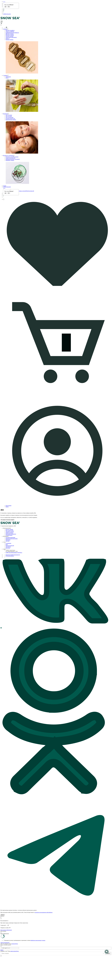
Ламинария (8, 76)
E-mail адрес (4, 947)
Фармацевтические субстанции (13, 159)
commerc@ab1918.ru (17, 552)
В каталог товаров (10, 519)
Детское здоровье (9, 36)
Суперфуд (5, 75)
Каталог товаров (9, 529)
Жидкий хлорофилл (10, 30)
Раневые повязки (9, 39)
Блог (7, 544)
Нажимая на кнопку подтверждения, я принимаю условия (24, 940)
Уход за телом (9, 116)
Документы (8, 546)
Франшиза (8, 539)
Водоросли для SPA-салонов (12, 156)
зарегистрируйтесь (14, 951)
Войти (7, 506)
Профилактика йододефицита (12, 32)
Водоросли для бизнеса (8, 155)
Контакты (8, 547)
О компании (8, 543)
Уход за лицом (9, 115)
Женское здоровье (10, 33)
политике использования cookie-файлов (43, 912)
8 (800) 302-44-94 (7, 14)
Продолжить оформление (6, 930)
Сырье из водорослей (10, 157)
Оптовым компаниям (10, 537)
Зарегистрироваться (5, 942)
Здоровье (5, 29)
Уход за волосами (9, 117)
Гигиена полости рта (10, 118)
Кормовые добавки (10, 160)
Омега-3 (7, 38)
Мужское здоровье (10, 35)
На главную (3, 519)
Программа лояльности (11, 534)
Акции (4, 185)
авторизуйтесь (15, 943)
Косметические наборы (11, 119)
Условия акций (9, 535)
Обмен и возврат (9, 532)
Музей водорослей (30, 190)
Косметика (5, 113)
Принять (2, 914)
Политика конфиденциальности (13, 554)
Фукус (7, 77)
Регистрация (8, 505)
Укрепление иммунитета (11, 37)
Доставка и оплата (22, 190)
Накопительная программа (12, 538)
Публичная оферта (10, 555)
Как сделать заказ (9, 530)
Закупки (7, 540)
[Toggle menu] (1, 25)
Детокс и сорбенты (10, 31)
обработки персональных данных (37, 940)
